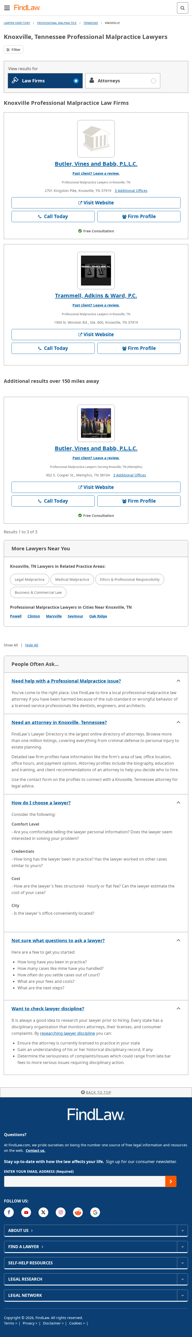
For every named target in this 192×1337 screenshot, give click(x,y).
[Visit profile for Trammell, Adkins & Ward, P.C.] (96, 270)
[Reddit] (78, 1212)
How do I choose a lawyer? (41, 803)
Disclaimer (52, 1323)
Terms (9, 1323)
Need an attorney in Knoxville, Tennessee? (59, 722)
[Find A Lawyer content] (182, 1246)
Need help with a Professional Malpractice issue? (66, 681)
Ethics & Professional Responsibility (130, 579)
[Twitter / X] (43, 1212)
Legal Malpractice (29, 579)
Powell (16, 616)
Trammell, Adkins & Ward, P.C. (96, 295)
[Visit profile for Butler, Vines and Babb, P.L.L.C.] (96, 138)
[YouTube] (26, 1212)
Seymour (75, 616)
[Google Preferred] (95, 1212)
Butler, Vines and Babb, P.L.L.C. (96, 163)
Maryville (54, 616)
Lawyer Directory (17, 23)
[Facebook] (9, 1212)
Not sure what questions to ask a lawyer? (58, 940)
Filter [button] (15, 49)
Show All (11, 645)
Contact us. (35, 1150)
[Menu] (7, 8)
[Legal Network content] (182, 1295)
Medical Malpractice (72, 579)
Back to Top (98, 1092)
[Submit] (170, 1181)
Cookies (76, 1323)
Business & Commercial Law (38, 592)
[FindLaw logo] (29, 7)
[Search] (182, 7)
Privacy (29, 1323)
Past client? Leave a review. (96, 173)
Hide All (31, 645)
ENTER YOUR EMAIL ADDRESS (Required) (39, 1171)
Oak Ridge (98, 616)
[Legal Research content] (182, 1279)
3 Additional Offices (131, 190)
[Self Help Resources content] (182, 1262)
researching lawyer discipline (67, 1033)
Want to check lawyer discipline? (48, 1009)
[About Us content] (182, 1230)
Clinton (34, 616)
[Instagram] (61, 1212)
